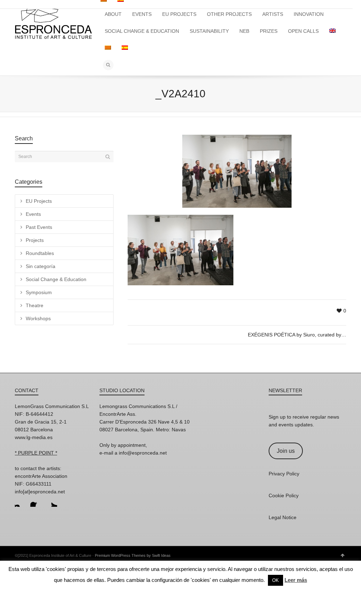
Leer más (295, 580)
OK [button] (275, 580)
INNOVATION (309, 14)
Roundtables (40, 253)
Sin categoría (40, 266)
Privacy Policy (284, 473)
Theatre (34, 305)
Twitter (51, 501)
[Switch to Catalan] (108, 48)
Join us (286, 451)
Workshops (38, 318)
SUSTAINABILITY (209, 31)
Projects (35, 240)
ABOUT (113, 14)
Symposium (39, 292)
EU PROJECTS (179, 14)
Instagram (20, 501)
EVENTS (142, 14)
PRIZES (268, 31)
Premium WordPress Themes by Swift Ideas (133, 555)
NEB (244, 31)
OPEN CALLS (303, 31)
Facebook (36, 501)
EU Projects (39, 201)
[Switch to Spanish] (125, 48)
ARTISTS (272, 14)
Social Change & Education (56, 279)
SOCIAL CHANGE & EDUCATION (142, 31)
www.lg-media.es (34, 437)
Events (33, 214)
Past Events (39, 227)
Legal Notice (282, 517)
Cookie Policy (284, 495)
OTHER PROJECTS (229, 14)
